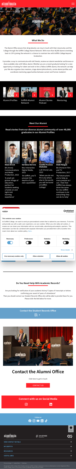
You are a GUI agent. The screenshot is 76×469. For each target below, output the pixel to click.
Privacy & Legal (7, 463)
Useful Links (9, 456)
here (30, 231)
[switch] (28, 242)
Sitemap (24, 463)
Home (2, 11)
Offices (8, 11)
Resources (8, 451)
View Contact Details (12, 442)
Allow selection (38, 256)
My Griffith (8, 446)
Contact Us (38, 385)
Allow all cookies (62, 256)
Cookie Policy (17, 463)
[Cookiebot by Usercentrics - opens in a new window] (65, 211)
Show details (65, 250)
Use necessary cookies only (14, 256)
